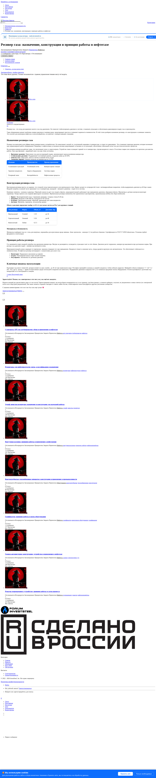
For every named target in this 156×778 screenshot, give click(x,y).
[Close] (23, 291)
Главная (7, 660)
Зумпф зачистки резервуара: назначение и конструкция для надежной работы (35, 404)
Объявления (9, 664)
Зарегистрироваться (10, 291)
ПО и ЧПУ (8, 665)
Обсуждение (9, 667)
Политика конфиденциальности (12, 682)
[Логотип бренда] (7, 20)
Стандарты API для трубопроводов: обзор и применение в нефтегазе (31, 330)
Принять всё (125, 774)
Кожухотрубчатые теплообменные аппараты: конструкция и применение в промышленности (41, 479)
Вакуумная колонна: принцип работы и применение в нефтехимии (30, 442)
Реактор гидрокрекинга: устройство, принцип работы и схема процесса (32, 591)
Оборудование (61, 483)
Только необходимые (144, 774)
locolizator (10, 122)
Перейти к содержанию (9, 2)
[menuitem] (10, 59)
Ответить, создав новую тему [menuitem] (14, 69)
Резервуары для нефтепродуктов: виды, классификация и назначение (31, 367)
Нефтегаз (41, 50)
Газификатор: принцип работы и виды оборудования (25, 517)
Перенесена (33, 50)
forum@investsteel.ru (11, 675)
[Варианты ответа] (9, 66)
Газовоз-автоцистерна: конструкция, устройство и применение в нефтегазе (33, 554)
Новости (8, 662)
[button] (4, 17)
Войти (19, 291)
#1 (7, 126)
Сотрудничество (10, 673)
